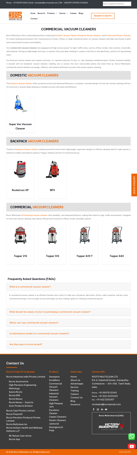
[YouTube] (106, 409)
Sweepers (54, 376)
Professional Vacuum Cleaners (118, 35)
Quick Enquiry (134, 185)
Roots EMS (14, 395)
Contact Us (76, 397)
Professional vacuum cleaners (34, 215)
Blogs (81, 13)
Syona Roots (15, 392)
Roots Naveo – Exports (21, 402)
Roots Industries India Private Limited (25, 376)
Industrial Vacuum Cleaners (54, 396)
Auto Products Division (21, 405)
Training (75, 390)
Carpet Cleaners (57, 416)
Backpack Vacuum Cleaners (89, 35)
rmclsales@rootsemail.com (46, 3)
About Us (41, 13)
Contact (34, 19)
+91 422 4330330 (108, 396)
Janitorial (54, 423)
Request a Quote (103, 16)
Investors (75, 404)
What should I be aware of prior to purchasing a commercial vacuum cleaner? (49, 312)
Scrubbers (54, 380)
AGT (129, 452)
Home (33, 13)
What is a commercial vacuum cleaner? (30, 286)
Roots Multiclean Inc (16, 424)
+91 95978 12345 (20, 3)
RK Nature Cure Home (20, 435)
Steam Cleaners (57, 420)
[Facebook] (93, 409)
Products (51, 13)
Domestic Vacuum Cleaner (66, 35)
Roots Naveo (15, 399)
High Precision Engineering (22, 385)
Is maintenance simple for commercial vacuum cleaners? (39, 333)
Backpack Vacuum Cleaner (26, 149)
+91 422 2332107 (105, 399)
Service (62, 13)
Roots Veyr (14, 439)
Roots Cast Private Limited (20, 410)
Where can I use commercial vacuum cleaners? (33, 322)
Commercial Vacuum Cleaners (55, 386)
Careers (73, 13)
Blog (73, 401)
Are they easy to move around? (25, 344)
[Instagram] (98, 409)
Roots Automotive (18, 381)
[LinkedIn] (102, 409)
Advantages (77, 383)
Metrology (14, 388)
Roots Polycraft (14, 414)
